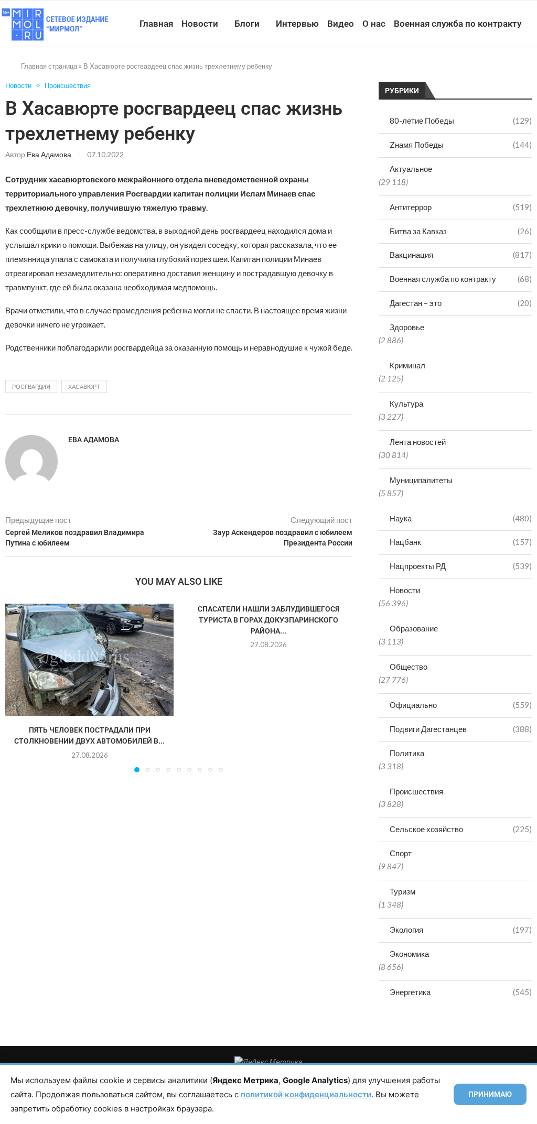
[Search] (532, 72)
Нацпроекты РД (461, 566)
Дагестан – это (461, 303)
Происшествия (416, 791)
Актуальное (411, 168)
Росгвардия (31, 386)
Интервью (297, 23)
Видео (340, 23)
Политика (407, 753)
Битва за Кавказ (461, 231)
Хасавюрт (84, 386)
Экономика (409, 953)
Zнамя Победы (461, 144)
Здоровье (407, 327)
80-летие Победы (461, 120)
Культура (406, 403)
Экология (461, 929)
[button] (19, 687)
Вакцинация (461, 254)
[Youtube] (477, 72)
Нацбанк (461, 542)
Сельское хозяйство (461, 829)
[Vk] (488, 72)
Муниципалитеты (421, 480)
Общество (408, 666)
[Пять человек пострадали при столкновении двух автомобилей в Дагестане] (89, 660)
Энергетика (461, 992)
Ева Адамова (49, 154)
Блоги (247, 23)
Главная (156, 23)
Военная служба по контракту (457, 23)
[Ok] (510, 72)
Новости (199, 23)
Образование (414, 628)
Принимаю (490, 1094)
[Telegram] (499, 72)
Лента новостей (418, 441)
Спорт (401, 853)
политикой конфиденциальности (306, 1094)
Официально (461, 705)
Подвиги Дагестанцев (461, 729)
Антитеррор (461, 207)
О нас (373, 23)
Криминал (407, 365)
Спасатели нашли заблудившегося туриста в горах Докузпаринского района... (268, 620)
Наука (461, 518)
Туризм (402, 891)
